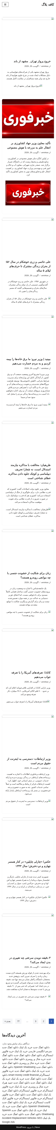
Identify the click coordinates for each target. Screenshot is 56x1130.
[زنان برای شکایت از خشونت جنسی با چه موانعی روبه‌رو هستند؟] (28, 548)
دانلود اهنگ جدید (41, 1047)
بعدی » (7, 1021)
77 (18, 1021)
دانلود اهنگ (36, 1055)
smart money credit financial (23, 1075)
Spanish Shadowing (24, 1067)
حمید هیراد (7, 1082)
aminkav (45, 66)
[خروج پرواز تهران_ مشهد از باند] (28, 36)
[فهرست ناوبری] (5, 4)
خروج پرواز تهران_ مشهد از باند (32, 61)
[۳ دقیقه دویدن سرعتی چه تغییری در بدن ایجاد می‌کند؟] (28, 933)
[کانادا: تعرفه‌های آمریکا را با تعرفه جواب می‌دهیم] (28, 648)
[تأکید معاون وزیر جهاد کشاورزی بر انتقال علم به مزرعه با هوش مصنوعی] (28, 118)
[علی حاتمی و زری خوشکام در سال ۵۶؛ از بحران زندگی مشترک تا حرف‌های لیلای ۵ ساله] (28, 237)
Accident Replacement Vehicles (19, 1118)
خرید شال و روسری (35, 1059)
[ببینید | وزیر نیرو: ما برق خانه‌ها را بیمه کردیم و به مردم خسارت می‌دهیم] (28, 334)
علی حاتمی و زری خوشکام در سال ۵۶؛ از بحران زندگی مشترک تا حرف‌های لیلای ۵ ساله (28, 266)
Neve (37, 1127)
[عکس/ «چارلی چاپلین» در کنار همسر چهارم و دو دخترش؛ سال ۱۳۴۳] (28, 837)
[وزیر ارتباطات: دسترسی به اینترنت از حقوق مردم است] (28, 734)
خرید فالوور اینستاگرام (30, 1090)
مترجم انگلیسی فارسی (40, 1051)
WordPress (21, 1127)
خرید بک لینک (25, 1047)
